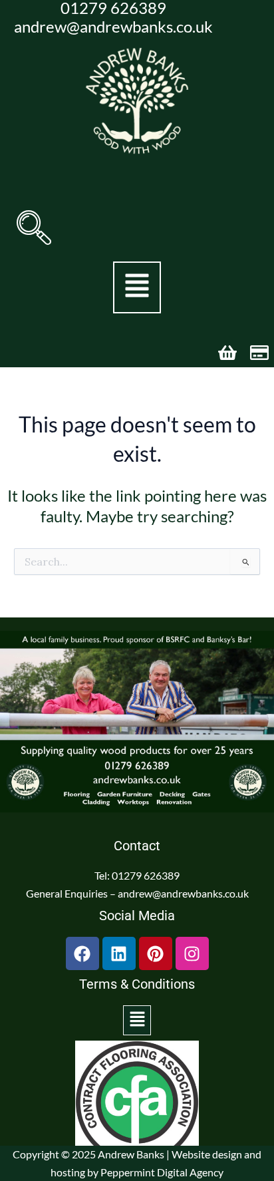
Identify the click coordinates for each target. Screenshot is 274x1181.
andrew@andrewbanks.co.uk (113, 26)
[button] (34, 227)
